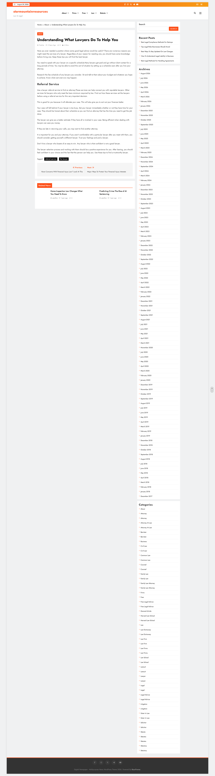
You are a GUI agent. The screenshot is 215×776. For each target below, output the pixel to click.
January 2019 (145, 436)
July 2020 (144, 352)
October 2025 (146, 120)
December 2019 (146, 384)
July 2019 (144, 408)
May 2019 (144, 417)
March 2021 (145, 343)
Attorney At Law (146, 523)
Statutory (144, 746)
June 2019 (144, 412)
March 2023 (145, 231)
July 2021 (144, 324)
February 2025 (146, 152)
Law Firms (144, 648)
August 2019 (145, 403)
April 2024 (145, 171)
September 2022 (147, 259)
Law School (144, 657)
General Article (146, 611)
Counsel (143, 564)
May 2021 (144, 333)
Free (84, 13)
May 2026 (144, 87)
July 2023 (144, 213)
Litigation (144, 704)
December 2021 (146, 301)
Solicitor (143, 722)
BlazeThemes (136, 769)
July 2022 (144, 268)
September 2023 (147, 203)
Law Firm (144, 639)
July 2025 (144, 129)
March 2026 (145, 96)
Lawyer (143, 676)
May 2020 (144, 361)
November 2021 (147, 306)
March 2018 (145, 482)
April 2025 (144, 143)
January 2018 (145, 491)
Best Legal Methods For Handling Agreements (157, 61)
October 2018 (146, 450)
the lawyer (64, 159)
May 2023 (144, 222)
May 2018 (144, 473)
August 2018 (145, 459)
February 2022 (146, 292)
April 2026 (145, 92)
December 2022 (147, 245)
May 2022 (144, 278)
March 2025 (145, 148)
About (64, 13)
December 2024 (147, 157)
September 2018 (147, 454)
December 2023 (147, 189)
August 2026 (145, 73)
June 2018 (144, 468)
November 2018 (147, 445)
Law (92, 13)
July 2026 (144, 78)
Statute (103, 13)
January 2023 (145, 240)
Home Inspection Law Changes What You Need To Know (66, 192)
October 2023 (146, 199)
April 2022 (145, 282)
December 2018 (146, 440)
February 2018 (146, 487)
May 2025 (144, 138)
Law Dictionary (146, 630)
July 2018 (144, 464)
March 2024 (145, 175)
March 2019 (145, 426)
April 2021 (144, 338)
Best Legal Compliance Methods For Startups (157, 42)
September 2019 (147, 398)
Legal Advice (145, 695)
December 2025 (147, 110)
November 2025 (147, 115)
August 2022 (145, 264)
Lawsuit (143, 667)
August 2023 (145, 208)
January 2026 (145, 106)
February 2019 (146, 431)
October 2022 (146, 254)
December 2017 (146, 496)
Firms (74, 13)
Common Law (145, 555)
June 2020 (144, 357)
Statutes (143, 736)
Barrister (143, 532)
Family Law (144, 574)
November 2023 (147, 194)
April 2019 (144, 422)
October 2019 (146, 394)
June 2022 (144, 273)
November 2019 (147, 389)
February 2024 (146, 180)
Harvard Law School (148, 616)
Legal (142, 685)
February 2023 (146, 236)
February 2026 (146, 101)
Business (144, 541)
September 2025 (147, 124)
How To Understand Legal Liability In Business (157, 56)
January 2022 (145, 296)
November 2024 (147, 161)
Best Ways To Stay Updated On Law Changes (157, 51)
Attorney (144, 513)
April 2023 (144, 227)
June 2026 (144, 83)
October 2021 (146, 310)
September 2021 (147, 315)
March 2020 (145, 371)
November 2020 (147, 347)
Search (142, 24)
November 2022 (147, 250)
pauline (41, 45)
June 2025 (144, 134)
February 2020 (146, 375)
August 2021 (145, 319)
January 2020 (145, 380)
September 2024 (147, 166)
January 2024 (145, 185)
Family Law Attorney (148, 583)
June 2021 (144, 329)
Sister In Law (145, 713)
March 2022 (145, 287)
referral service (50, 159)
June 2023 (144, 217)
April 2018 (144, 477)
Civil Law (144, 546)
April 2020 (145, 366)
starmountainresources (30, 11)
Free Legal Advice (147, 602)
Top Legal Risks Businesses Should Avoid (155, 47)
